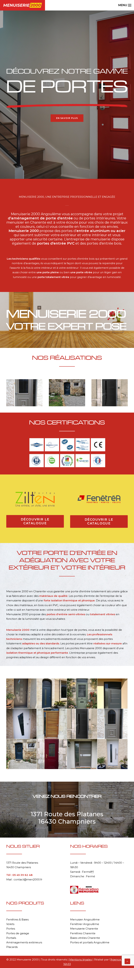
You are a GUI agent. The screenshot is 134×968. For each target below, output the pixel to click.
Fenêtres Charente (82, 933)
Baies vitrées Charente (85, 938)
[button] (123, 5)
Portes (10, 928)
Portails (11, 938)
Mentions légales (80, 959)
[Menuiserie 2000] (22, 5)
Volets (10, 924)
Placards (12, 947)
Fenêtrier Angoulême (84, 924)
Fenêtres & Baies (17, 919)
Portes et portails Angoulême (89, 942)
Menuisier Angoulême (85, 919)
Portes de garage (17, 933)
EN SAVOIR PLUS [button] (67, 118)
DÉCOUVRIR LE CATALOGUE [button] (36, 521)
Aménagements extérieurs (24, 942)
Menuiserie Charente (84, 928)
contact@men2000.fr (28, 879)
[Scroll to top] (127, 961)
